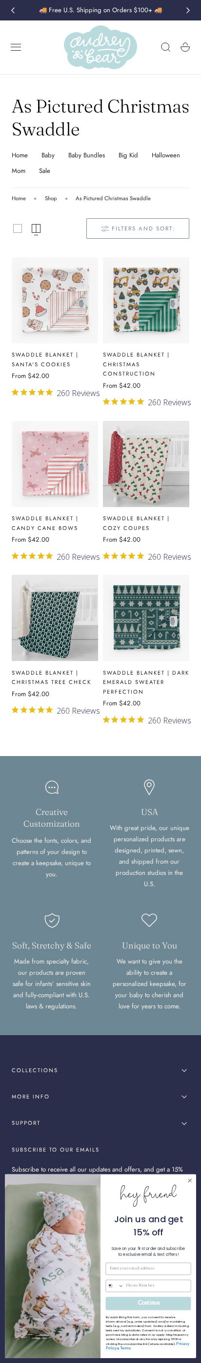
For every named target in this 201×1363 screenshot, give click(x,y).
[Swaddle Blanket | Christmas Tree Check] (55, 618)
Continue (148, 1303)
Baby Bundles (86, 155)
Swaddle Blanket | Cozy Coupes (136, 523)
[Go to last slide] (12, 10)
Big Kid (128, 155)
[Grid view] (17, 228)
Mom (18, 170)
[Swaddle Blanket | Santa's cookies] (55, 300)
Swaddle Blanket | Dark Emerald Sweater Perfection (146, 682)
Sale (44, 170)
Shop (51, 198)
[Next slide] (188, 10)
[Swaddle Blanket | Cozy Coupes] (146, 464)
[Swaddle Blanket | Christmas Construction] (146, 300)
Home (20, 155)
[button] (16, 47)
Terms (125, 1348)
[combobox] (114, 1286)
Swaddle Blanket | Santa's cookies (45, 359)
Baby (48, 155)
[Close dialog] (189, 1180)
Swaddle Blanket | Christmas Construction (136, 364)
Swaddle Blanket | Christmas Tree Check (51, 677)
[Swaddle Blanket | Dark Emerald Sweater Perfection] (146, 618)
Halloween (166, 155)
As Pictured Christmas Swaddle (113, 198)
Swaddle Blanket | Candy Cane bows (45, 523)
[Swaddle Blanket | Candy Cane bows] (55, 464)
